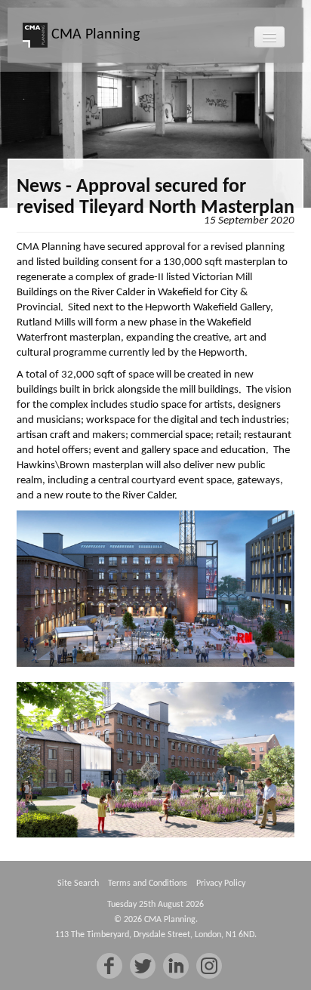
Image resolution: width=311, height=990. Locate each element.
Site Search (78, 883)
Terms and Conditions (147, 883)
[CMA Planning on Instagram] (209, 966)
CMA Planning (94, 34)
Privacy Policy (220, 883)
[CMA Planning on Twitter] (143, 966)
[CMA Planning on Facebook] (109, 966)
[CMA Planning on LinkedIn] (176, 966)
